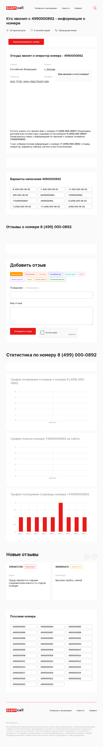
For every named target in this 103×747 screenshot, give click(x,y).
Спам (81, 274)
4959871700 (16, 566)
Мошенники (30, 274)
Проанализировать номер (26, 42)
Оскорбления (55, 274)
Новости (65, 8)
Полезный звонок (57, 279)
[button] (86, 557)
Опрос (29, 279)
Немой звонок (17, 279)
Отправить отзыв (23, 331)
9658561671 (62, 566)
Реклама (42, 274)
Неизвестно (16, 274)
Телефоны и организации (46, 8)
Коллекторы (70, 274)
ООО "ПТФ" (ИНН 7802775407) (27, 81)
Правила (78, 8)
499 (46, 81)
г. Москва (49, 69)
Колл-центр (41, 279)
